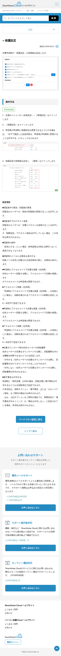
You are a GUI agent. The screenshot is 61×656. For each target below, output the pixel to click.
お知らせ (8, 613)
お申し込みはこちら (30, 507)
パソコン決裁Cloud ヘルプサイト (20, 620)
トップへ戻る (30, 431)
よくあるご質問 (11, 610)
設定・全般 (30, 10)
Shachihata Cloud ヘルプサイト (12, 10)
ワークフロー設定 (42, 10)
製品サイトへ (13, 642)
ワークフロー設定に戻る (30, 419)
